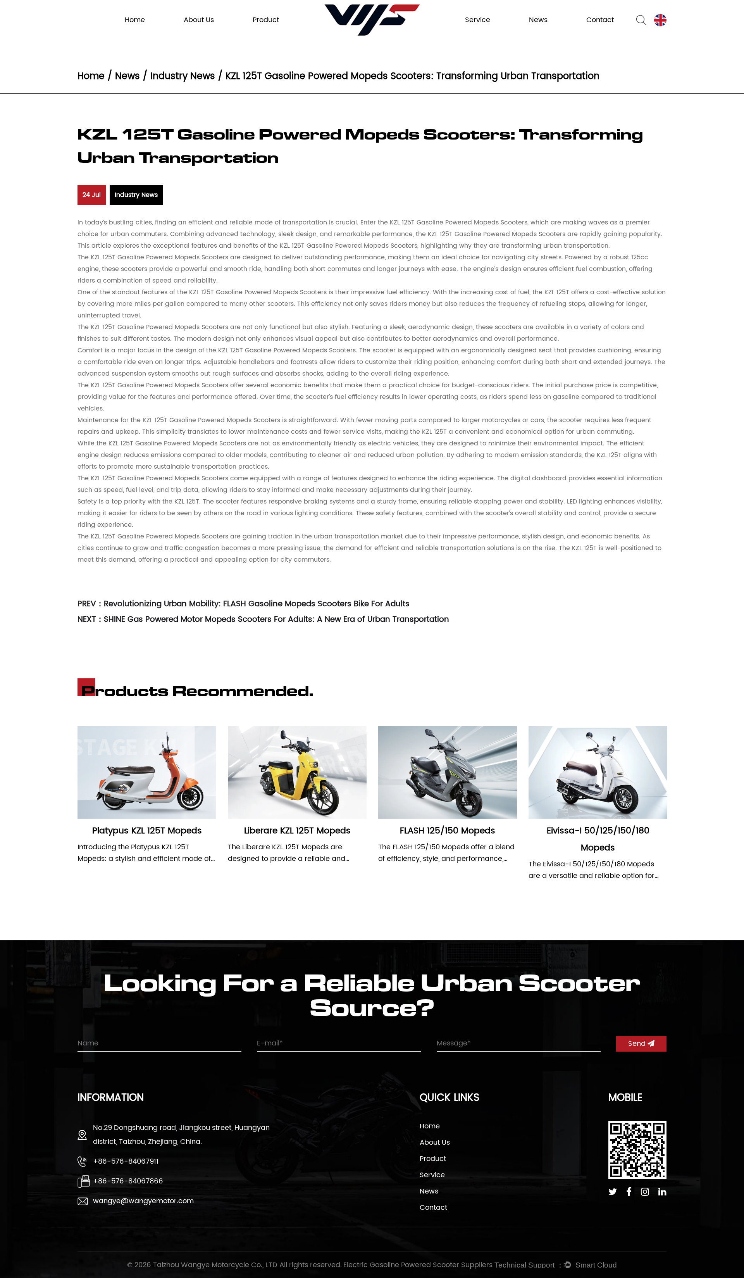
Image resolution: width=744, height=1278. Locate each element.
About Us (435, 1142)
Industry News (546, 34)
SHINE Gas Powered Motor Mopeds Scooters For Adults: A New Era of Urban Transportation (276, 619)
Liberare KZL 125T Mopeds (297, 831)
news (538, 20)
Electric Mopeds (272, 33)
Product (266, 20)
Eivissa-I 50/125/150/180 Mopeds (598, 839)
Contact (433, 1207)
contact (600, 20)
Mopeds (264, 34)
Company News (548, 33)
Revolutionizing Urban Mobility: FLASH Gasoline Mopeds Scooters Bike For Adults (257, 604)
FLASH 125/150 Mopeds (447, 831)
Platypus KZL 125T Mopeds (147, 831)
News (127, 76)
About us (199, 20)
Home (135, 20)
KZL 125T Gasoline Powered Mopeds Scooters (458, 222)
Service (477, 20)
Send (638, 1043)
